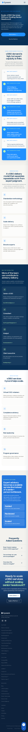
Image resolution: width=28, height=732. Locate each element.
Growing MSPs (4, 660)
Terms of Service (17, 728)
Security (3, 718)
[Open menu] (24, 2)
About (2, 708)
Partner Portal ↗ (4, 676)
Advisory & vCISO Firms (6, 665)
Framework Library (5, 693)
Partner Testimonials (5, 696)
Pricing (2, 715)
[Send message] (23, 724)
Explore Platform (14, 601)
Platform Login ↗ (5, 679)
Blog (2, 686)
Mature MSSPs (4, 662)
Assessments (4, 638)
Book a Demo (13, 34)
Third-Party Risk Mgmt (6, 643)
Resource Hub (4, 698)
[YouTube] (5, 621)
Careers (3, 710)
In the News (3, 713)
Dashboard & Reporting (6, 640)
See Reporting (7, 362)
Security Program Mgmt (6, 630)
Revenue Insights (4, 645)
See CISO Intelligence (9, 302)
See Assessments (7, 342)
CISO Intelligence (4, 650)
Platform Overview (5, 627)
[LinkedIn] (2, 621)
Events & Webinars (5, 701)
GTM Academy (4, 691)
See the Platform (13, 39)
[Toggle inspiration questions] (23, 728)
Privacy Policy (10, 728)
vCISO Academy (4, 688)
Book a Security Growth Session (8, 674)
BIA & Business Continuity (6, 648)
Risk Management (5, 635)
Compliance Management (6, 633)
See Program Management (10, 322)
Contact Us (3, 671)
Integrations (4, 653)
